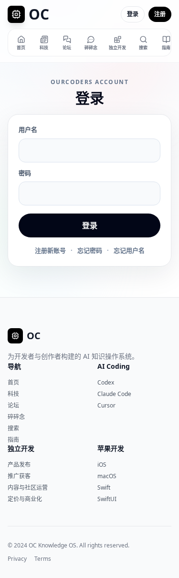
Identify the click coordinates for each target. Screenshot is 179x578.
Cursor (106, 405)
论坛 (13, 405)
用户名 (28, 129)
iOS (101, 464)
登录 (132, 14)
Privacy (17, 559)
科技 (13, 394)
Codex (105, 382)
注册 (160, 14)
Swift (103, 487)
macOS (106, 476)
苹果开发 (110, 448)
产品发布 (19, 464)
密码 (25, 173)
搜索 (13, 428)
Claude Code (114, 394)
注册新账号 (50, 250)
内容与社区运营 (28, 487)
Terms (42, 559)
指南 (13, 440)
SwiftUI (106, 499)
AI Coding (113, 366)
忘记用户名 (129, 250)
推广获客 (19, 476)
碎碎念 (16, 417)
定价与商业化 (25, 499)
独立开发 (21, 448)
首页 (13, 382)
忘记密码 (89, 250)
